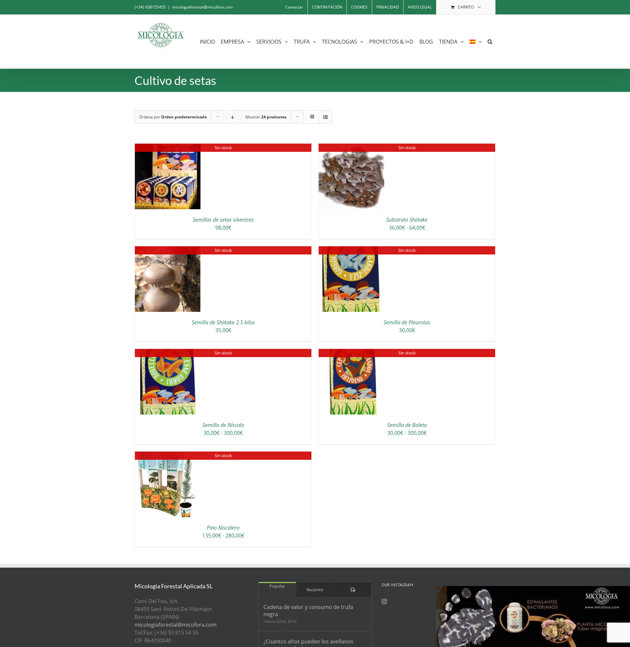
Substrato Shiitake (407, 219)
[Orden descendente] (232, 117)
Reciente (314, 590)
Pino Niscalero (223, 527)
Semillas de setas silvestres (223, 219)
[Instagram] (384, 601)
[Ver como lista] (325, 117)
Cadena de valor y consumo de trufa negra (308, 610)
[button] (490, 41)
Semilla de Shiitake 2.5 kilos (223, 322)
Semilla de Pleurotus (407, 322)
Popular (277, 586)
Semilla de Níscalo (223, 425)
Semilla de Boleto (407, 425)
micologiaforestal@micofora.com (202, 7)
